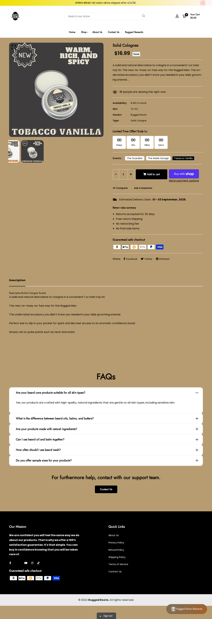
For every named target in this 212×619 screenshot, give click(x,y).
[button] (137, 25)
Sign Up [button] (106, 47)
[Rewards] (186, 609)
